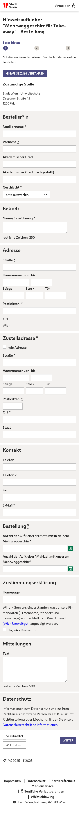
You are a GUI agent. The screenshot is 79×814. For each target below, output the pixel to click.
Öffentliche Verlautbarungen (42, 791)
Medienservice (42, 786)
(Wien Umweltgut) (16, 623)
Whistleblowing (42, 796)
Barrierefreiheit (63, 780)
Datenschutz (36, 780)
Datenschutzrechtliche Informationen (30, 724)
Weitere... (13, 745)
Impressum (12, 780)
